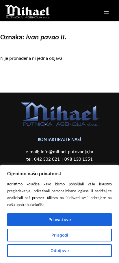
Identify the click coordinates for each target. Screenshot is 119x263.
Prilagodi (59, 235)
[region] (59, 214)
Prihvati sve (60, 219)
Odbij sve (60, 250)
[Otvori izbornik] (106, 12)
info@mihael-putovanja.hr (67, 151)
